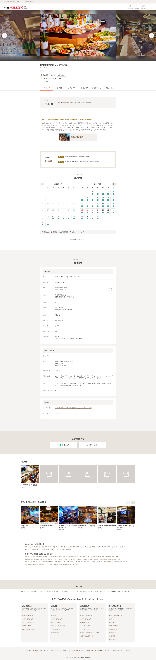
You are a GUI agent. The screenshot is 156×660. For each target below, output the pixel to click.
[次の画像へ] (151, 35)
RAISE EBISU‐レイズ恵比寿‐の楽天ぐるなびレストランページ (72, 408)
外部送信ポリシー (66, 651)
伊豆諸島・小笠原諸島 (65, 564)
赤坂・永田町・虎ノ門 (98, 556)
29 (74, 216)
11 (53, 204)
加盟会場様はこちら (79, 651)
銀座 (26, 547)
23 (42, 216)
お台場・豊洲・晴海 (35, 547)
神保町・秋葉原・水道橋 (31, 559)
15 (74, 204)
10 (48, 204)
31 (48, 222)
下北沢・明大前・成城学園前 (45, 562)
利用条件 (42, 651)
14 (68, 204)
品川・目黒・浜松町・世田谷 (88, 547)
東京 (70, 591)
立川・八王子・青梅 (51, 564)
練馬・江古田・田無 (72, 562)
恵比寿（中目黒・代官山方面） (102, 591)
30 (42, 222)
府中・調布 (28, 564)
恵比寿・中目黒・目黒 (100, 559)
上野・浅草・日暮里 (30, 562)
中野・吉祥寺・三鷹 (60, 562)
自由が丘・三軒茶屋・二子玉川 (59, 559)
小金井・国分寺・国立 (38, 564)
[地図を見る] (111, 289)
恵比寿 (90, 591)
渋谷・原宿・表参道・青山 (71, 556)
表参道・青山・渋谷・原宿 (59, 547)
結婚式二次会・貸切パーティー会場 (57, 591)
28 (68, 216)
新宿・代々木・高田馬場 (56, 556)
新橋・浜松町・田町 (42, 556)
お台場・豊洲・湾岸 (87, 559)
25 (53, 216)
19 (58, 210)
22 (74, 210)
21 (68, 210)
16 (42, 210)
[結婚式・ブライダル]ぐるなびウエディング (33, 591)
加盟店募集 (90, 651)
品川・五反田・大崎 (75, 559)
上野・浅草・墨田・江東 (47, 549)
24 (48, 216)
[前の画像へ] (4, 35)
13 (63, 204)
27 (63, 216)
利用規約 (35, 651)
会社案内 (28, 651)
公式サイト (58, 413)
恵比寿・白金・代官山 (117, 547)
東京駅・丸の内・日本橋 (112, 556)
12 (58, 204)
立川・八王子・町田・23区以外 (63, 549)
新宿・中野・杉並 (46, 547)
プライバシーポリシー (53, 651)
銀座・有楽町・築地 (30, 556)
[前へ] (42, 184)
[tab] (74, 58)
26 (58, 216)
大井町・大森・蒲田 (120, 562)
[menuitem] (46, 88)
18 (53, 210)
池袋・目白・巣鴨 (44, 559)
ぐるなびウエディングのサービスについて (107, 651)
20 (63, 210)
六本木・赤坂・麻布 (73, 547)
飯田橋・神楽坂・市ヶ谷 (114, 559)
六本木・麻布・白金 (85, 556)
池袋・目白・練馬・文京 (104, 547)
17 (48, 210)
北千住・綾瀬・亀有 (97, 562)
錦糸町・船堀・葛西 (84, 562)
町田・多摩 (76, 564)
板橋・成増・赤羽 (108, 562)
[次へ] (114, 184)
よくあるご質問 (125, 651)
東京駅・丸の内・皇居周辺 (32, 549)
